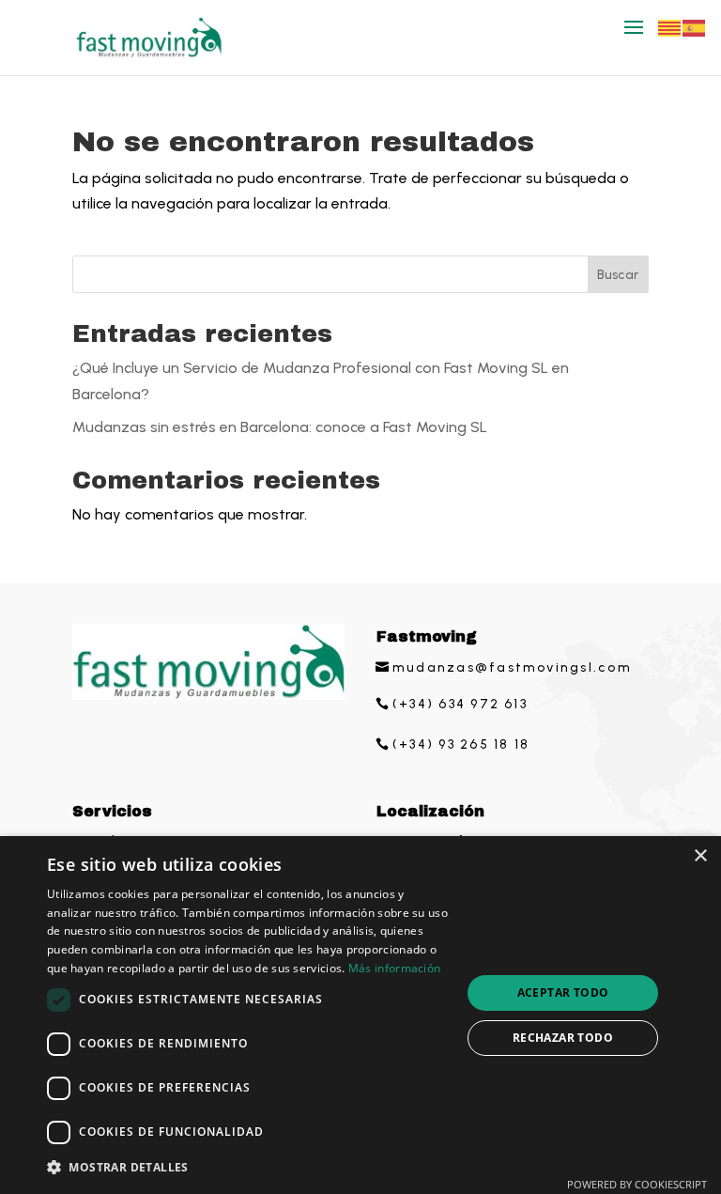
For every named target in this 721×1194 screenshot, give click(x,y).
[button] (248, 1167)
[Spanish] (695, 27)
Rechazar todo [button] (563, 1038)
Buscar (617, 275)
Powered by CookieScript (637, 1184)
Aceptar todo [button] (563, 992)
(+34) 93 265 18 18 (460, 744)
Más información (394, 968)
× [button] (700, 856)
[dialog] (360, 1015)
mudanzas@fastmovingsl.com (512, 667)
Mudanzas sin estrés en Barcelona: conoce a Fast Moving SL (279, 427)
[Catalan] (670, 27)
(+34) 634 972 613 (460, 704)
